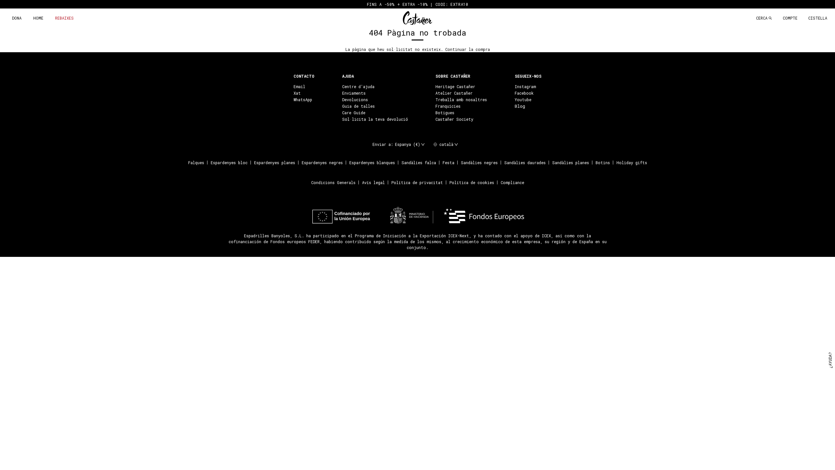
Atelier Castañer (454, 93)
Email (299, 86)
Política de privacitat (417, 182)
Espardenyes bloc (229, 162)
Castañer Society (454, 119)
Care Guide (353, 112)
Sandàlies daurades (525, 162)
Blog (520, 106)
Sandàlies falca (419, 162)
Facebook (524, 93)
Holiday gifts (631, 162)
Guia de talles (358, 106)
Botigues (444, 112)
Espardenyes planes (274, 162)
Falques (196, 162)
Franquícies (448, 106)
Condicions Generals (333, 182)
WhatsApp (303, 99)
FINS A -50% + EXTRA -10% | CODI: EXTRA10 (417, 4)
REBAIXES (64, 18)
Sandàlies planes (570, 162)
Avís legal (373, 182)
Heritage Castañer (455, 86)
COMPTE (790, 18)
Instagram (525, 86)
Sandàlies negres (479, 162)
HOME (38, 18)
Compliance (512, 182)
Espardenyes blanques (372, 162)
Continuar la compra (467, 49)
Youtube (523, 99)
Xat (297, 93)
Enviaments (354, 93)
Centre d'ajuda (358, 86)
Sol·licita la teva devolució (375, 119)
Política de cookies (471, 182)
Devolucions (355, 99)
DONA (17, 18)
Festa (448, 162)
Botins (603, 162)
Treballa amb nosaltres (461, 99)
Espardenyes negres (322, 162)
